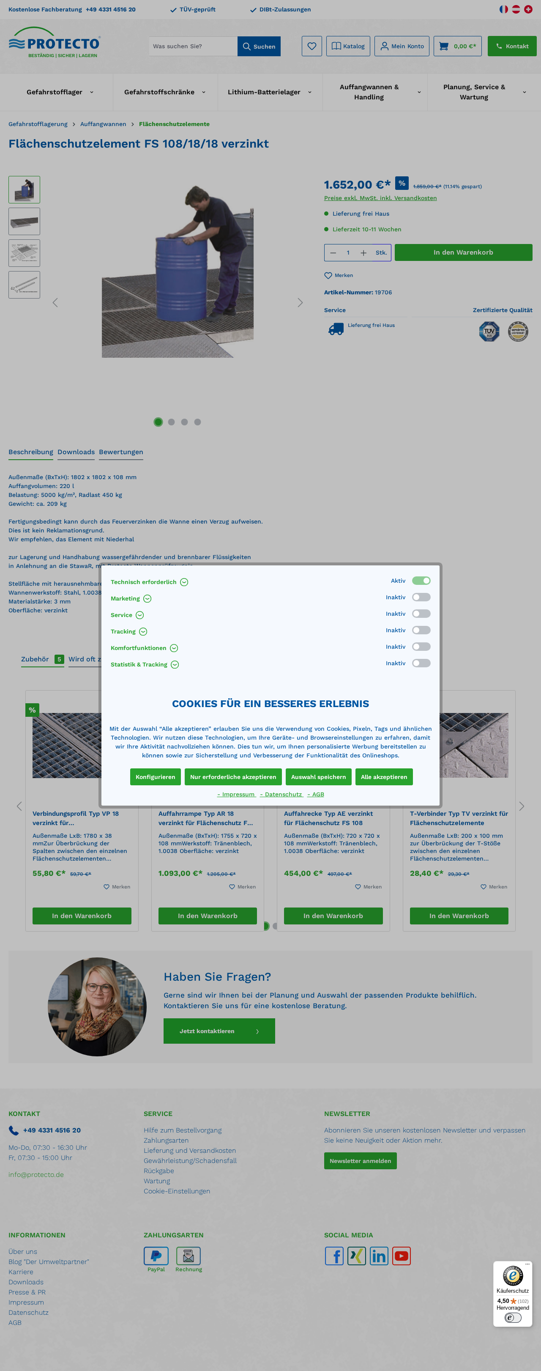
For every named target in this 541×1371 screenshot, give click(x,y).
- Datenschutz (282, 794)
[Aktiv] (421, 580)
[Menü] (527, 1266)
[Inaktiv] (421, 597)
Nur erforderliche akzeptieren (233, 776)
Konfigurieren (155, 776)
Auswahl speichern (318, 776)
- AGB (315, 794)
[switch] (513, 1318)
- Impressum (237, 794)
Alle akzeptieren (384, 776)
